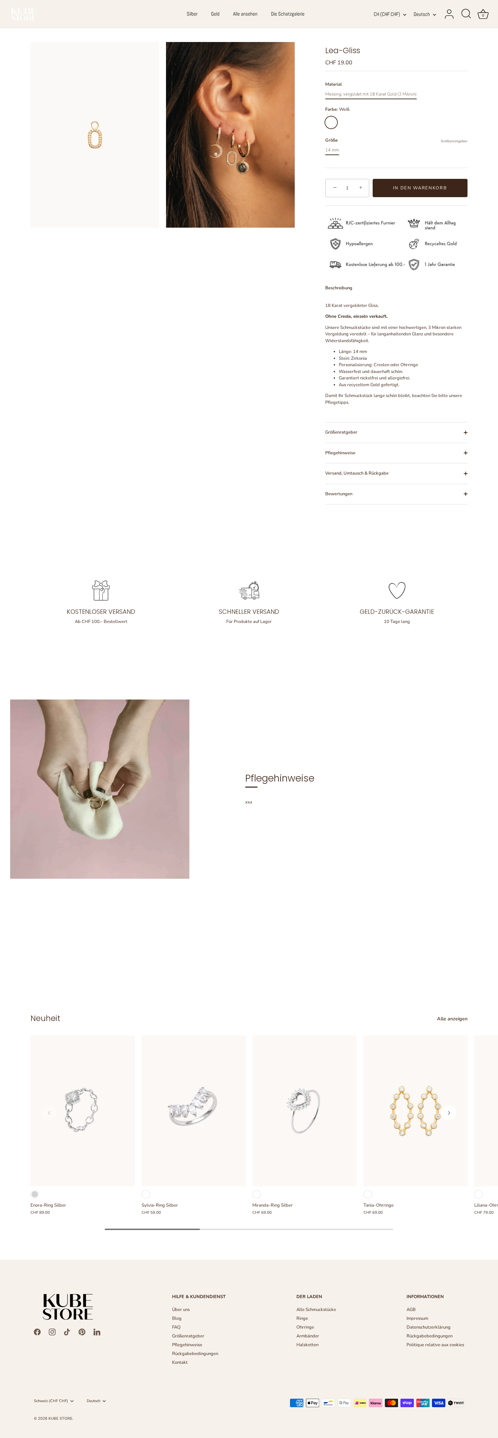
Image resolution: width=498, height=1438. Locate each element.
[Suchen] (466, 14)
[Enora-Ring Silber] (82, 1111)
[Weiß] (146, 1194)
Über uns (181, 1310)
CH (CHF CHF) (387, 14)
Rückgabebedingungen (195, 1354)
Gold (215, 14)
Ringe (302, 1318)
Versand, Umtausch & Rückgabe (357, 473)
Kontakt (180, 1362)
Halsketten (307, 1345)
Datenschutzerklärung (429, 1327)
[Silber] (35, 1194)
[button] (49, 1112)
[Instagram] (52, 1332)
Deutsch (422, 14)
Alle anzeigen (452, 1019)
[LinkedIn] (97, 1332)
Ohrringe (305, 1327)
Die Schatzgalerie (288, 14)
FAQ (176, 1327)
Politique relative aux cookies (435, 1345)
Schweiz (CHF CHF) (51, 1401)
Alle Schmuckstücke (316, 1310)
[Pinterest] (82, 1332)
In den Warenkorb (420, 188)
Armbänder (307, 1336)
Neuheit (45, 1018)
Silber (192, 14)
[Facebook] (37, 1332)
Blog (177, 1318)
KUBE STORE (60, 1418)
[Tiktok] (67, 1332)
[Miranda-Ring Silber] (304, 1111)
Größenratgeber (454, 141)
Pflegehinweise (340, 453)
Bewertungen (338, 494)
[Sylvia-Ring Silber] (194, 1111)
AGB (411, 1310)
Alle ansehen (245, 14)
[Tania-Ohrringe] (416, 1111)
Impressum (417, 1318)
